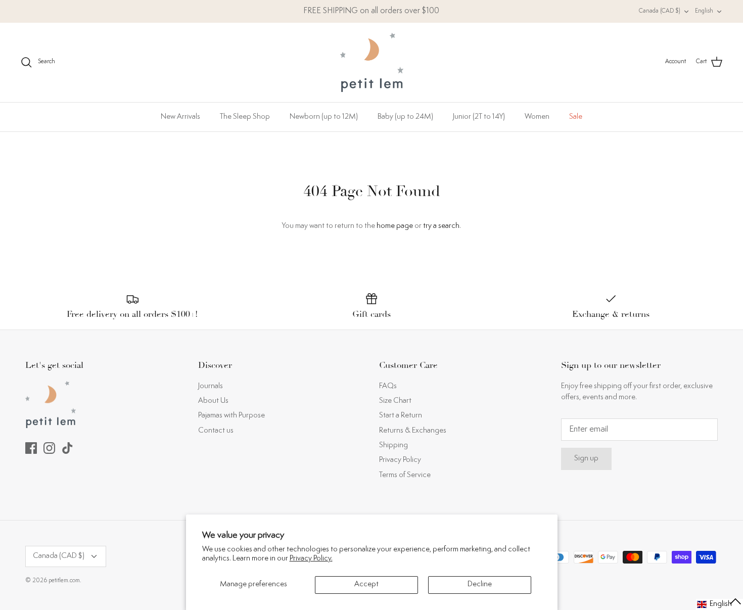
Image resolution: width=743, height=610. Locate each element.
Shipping (393, 445)
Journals (210, 386)
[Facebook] (31, 448)
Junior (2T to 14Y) (479, 117)
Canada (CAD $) (659, 11)
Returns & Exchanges (412, 431)
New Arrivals (180, 117)
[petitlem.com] (371, 62)
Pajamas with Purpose (231, 415)
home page (395, 226)
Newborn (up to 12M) (324, 117)
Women (537, 117)
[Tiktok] (67, 448)
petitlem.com (64, 581)
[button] (719, 604)
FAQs (388, 386)
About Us (213, 401)
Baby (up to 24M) (405, 117)
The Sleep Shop (245, 117)
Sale (575, 117)
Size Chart (395, 401)
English (704, 11)
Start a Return (400, 415)
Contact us (216, 431)
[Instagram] (49, 448)
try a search (441, 226)
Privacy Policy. (311, 558)
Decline (480, 584)
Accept (366, 584)
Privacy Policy (400, 460)
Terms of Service (405, 475)
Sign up (586, 458)
